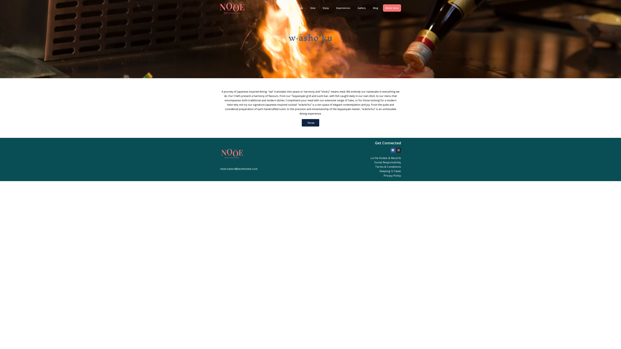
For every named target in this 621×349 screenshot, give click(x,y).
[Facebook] (393, 150)
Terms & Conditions (388, 167)
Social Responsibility (387, 162)
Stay (300, 8)
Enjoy (326, 8)
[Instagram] (398, 150)
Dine (313, 8)
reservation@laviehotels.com (238, 169)
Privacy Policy (392, 175)
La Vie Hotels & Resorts (385, 158)
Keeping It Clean (390, 171)
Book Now (392, 8)
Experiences (343, 8)
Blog (375, 8)
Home (287, 8)
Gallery (362, 8)
